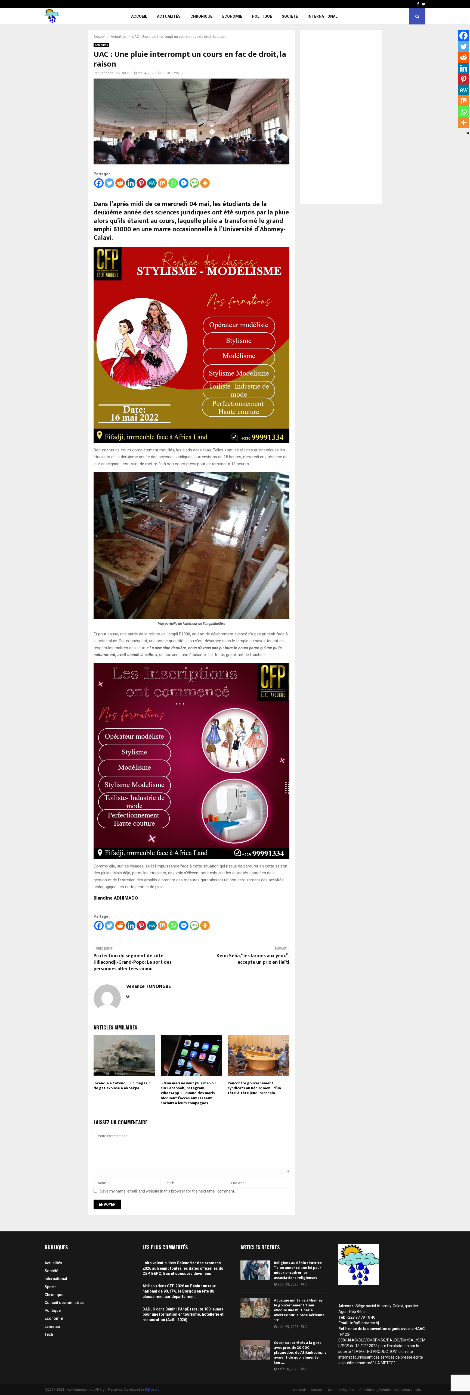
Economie (232, 16)
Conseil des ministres (64, 1302)
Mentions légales (341, 1390)
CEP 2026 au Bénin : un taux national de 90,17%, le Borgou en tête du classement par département (179, 1291)
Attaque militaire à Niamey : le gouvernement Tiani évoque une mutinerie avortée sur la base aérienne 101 (299, 1310)
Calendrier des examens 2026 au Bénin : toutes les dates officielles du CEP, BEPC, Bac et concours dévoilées (183, 1268)
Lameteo (52, 1326)
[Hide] (468, 133)
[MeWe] (152, 183)
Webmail (299, 1390)
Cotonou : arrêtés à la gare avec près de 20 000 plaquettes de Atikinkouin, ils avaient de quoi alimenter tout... (300, 1353)
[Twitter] (109, 183)
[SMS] (194, 183)
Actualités (169, 16)
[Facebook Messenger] (183, 183)
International (323, 16)
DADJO (149, 1309)
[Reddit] (120, 183)
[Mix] (162, 183)
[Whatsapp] (173, 183)
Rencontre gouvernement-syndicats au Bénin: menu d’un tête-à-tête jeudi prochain (254, 1088)
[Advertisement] (341, 116)
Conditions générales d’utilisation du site (390, 1390)
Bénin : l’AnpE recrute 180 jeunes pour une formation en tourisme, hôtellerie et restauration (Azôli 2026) (183, 1314)
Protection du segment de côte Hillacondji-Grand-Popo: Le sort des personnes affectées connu (133, 962)
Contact (317, 1390)
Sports (51, 1287)
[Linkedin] (130, 183)
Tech (49, 1334)
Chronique (201, 16)
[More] (205, 183)
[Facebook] (99, 183)
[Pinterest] (141, 183)
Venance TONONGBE (115, 73)
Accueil (139, 16)
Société (290, 16)
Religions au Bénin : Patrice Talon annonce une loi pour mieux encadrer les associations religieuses (298, 1270)
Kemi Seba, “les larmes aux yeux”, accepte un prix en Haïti (253, 959)
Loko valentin (155, 1263)
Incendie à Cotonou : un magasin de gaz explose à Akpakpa (122, 1085)
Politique (262, 16)
